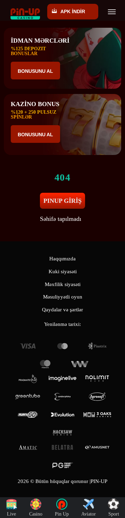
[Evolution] (62, 414)
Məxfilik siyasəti (63, 284)
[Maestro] (45, 364)
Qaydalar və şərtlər (62, 309)
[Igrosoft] (97, 396)
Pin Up (62, 514)
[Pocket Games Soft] (62, 465)
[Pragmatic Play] (28, 378)
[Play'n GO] (28, 414)
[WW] (80, 364)
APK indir (72, 11)
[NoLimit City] (97, 378)
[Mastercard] (62, 346)
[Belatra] (62, 447)
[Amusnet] (97, 447)
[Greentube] (28, 396)
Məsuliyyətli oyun (62, 297)
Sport (113, 514)
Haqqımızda (62, 258)
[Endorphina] (62, 396)
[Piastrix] (97, 346)
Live (11, 514)
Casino (35, 514)
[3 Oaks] (97, 414)
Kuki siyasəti (63, 271)
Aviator (88, 514)
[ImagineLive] (62, 378)
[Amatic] (28, 447)
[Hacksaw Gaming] (62, 432)
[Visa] (28, 346)
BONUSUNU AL (35, 71)
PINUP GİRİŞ (62, 200)
